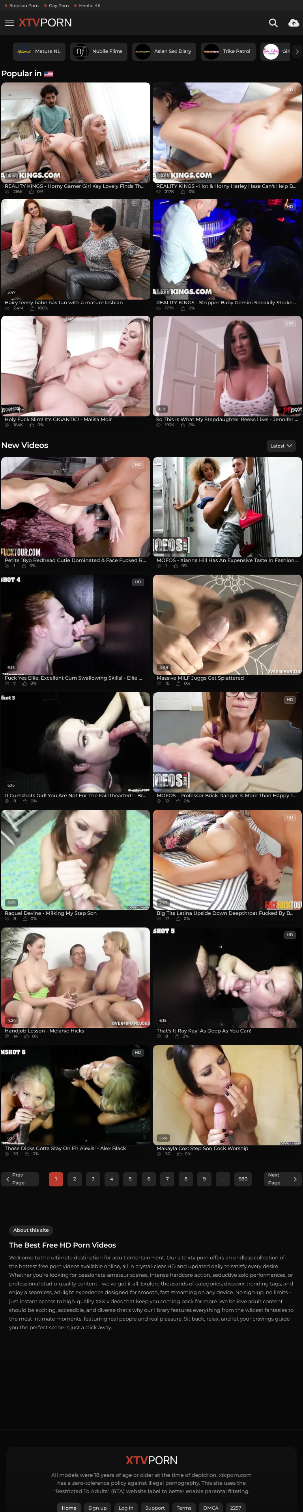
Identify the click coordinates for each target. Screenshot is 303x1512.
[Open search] (273, 23)
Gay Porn (59, 5)
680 (242, 1179)
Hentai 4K (90, 5)
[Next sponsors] (297, 51)
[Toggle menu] (9, 22)
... (222, 1179)
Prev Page (18, 1179)
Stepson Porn (24, 5)
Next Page (274, 1179)
